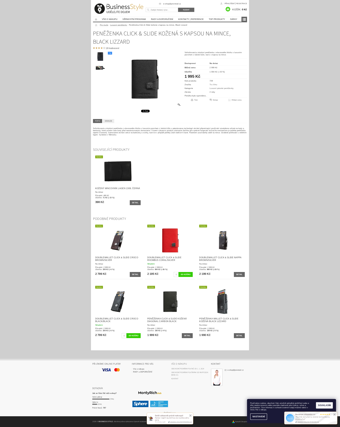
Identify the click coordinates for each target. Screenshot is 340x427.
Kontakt (174, 379)
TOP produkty (217, 19)
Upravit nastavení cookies (143, 421)
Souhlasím (324, 405)
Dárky (233, 19)
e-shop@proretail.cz (236, 370)
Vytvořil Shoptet (241, 422)
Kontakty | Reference (191, 19)
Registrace (241, 4)
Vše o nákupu (109, 19)
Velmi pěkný (97, 397)
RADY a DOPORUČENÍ (162, 19)
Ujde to (95, 402)
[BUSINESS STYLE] (118, 8)
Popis (97, 121)
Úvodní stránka (96, 19)
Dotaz (215, 100)
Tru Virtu (213, 84)
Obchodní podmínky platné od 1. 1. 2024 (187, 369)
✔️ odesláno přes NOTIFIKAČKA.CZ (307, 422)
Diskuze (108, 121)
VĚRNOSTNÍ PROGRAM (134, 19)
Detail (135, 203)
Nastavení (258, 416)
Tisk (196, 100)
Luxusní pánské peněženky (222, 88)
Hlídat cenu (237, 100)
